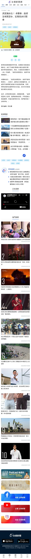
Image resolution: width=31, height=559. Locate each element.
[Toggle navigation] (27, 555)
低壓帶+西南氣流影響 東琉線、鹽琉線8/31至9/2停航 (20, 183)
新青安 (27, 160)
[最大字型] (19, 60)
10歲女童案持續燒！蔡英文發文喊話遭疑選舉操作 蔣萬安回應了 (20, 178)
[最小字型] (11, 60)
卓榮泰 (20, 160)
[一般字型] (15, 60)
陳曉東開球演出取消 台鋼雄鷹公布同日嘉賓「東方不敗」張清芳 (20, 173)
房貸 (18, 163)
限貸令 (15, 27)
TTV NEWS (3, 10)
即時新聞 (11, 169)
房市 (5, 27)
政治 (9, 10)
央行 (10, 27)
